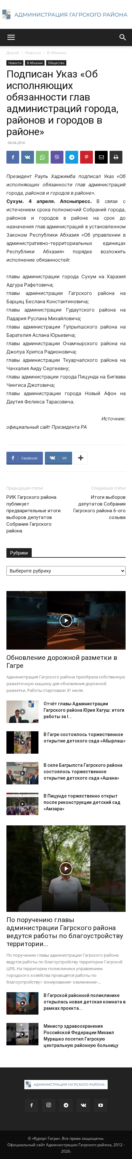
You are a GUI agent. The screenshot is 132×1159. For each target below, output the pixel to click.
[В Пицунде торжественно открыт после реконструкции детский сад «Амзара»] (22, 804)
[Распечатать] (116, 157)
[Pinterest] (86, 157)
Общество (56, 63)
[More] (80, 458)
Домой (12, 52)
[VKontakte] (83, 1105)
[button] (11, 37)
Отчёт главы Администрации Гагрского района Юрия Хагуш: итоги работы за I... (84, 710)
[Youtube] (100, 1105)
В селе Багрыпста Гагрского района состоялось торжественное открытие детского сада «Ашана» (83, 772)
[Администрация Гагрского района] (66, 14)
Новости (33, 52)
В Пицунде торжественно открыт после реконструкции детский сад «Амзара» (82, 802)
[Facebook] (12, 157)
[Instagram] (48, 1105)
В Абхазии (57, 52)
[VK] (27, 157)
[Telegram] (71, 157)
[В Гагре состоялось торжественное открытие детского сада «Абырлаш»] (22, 742)
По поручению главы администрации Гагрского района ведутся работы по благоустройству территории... (64, 932)
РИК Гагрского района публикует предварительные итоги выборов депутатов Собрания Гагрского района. (33, 514)
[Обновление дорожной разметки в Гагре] (66, 620)
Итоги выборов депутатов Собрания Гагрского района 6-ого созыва (99, 507)
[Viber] (57, 157)
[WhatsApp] (42, 157)
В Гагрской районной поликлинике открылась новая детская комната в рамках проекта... (85, 1002)
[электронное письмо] (101, 157)
